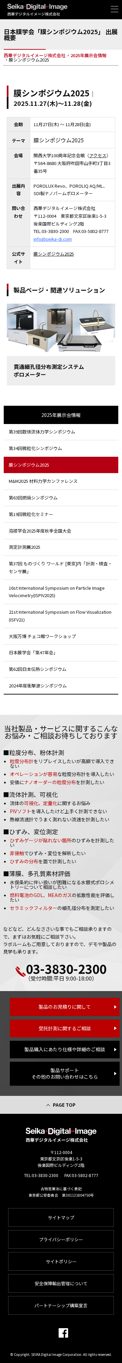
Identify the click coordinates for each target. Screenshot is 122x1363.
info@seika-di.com (53, 239)
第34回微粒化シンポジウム (35, 448)
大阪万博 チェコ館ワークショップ (42, 636)
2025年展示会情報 (61, 415)
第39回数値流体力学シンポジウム (42, 431)
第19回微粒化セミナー (31, 514)
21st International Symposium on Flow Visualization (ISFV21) (60, 616)
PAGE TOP (64, 1105)
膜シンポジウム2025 (54, 254)
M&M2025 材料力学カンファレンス (43, 481)
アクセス (97, 155)
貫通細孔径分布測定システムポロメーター (49, 370)
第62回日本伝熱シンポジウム (37, 669)
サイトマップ (61, 1217)
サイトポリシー (61, 1261)
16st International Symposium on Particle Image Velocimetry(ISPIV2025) (57, 592)
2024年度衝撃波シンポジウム (38, 685)
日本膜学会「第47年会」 (33, 652)
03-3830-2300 (66, 968)
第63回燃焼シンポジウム (33, 497)
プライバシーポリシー (61, 1239)
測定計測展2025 (24, 547)
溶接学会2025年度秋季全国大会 (40, 530)
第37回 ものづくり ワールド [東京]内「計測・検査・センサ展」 (60, 567)
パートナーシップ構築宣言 (61, 1305)
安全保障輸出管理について (61, 1283)
